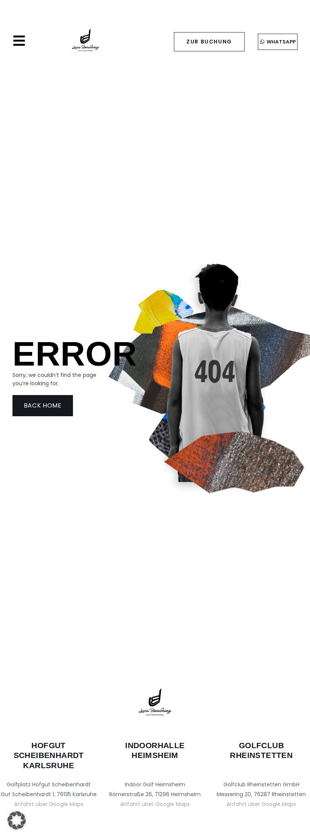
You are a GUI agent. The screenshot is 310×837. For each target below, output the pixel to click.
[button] (16, 820)
